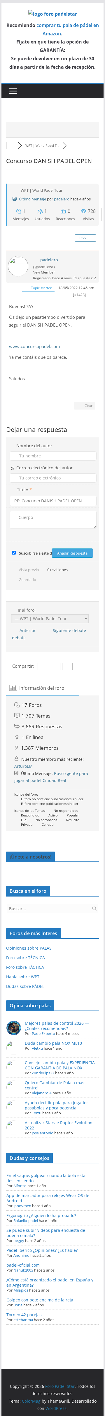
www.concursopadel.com (35, 346)
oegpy (18, 1240)
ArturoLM (23, 766)
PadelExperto (43, 1033)
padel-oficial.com (23, 1265)
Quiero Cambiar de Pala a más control (54, 1085)
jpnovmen (22, 1205)
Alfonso (20, 1185)
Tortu (36, 1113)
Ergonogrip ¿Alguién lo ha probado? (41, 1215)
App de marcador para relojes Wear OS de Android (47, 1198)
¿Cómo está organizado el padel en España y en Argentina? (49, 1282)
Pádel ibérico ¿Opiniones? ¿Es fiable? (42, 1250)
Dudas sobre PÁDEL (25, 986)
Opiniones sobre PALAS (29, 948)
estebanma (23, 1319)
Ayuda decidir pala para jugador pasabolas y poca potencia (56, 1105)
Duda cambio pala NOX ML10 (53, 1043)
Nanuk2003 (23, 1270)
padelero (61, 199)
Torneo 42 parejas (24, 1314)
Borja (17, 1305)
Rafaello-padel (25, 1220)
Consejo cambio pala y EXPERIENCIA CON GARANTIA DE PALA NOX (60, 1065)
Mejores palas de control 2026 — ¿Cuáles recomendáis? (57, 1025)
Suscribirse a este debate (40, 553)
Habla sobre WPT (22, 976)
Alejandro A (42, 1093)
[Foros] (12, 145)
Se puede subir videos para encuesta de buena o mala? (45, 1232)
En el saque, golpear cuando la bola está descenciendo (45, 1178)
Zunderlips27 (43, 1072)
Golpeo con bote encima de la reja (39, 1300)
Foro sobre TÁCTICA (25, 967)
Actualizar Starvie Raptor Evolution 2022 (58, 1125)
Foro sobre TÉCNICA (25, 957)
